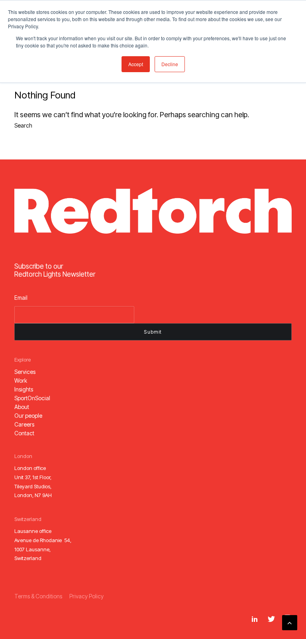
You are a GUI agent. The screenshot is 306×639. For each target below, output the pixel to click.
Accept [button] (135, 64)
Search (23, 125)
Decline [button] (169, 64)
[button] (24, 371)
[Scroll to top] (289, 622)
